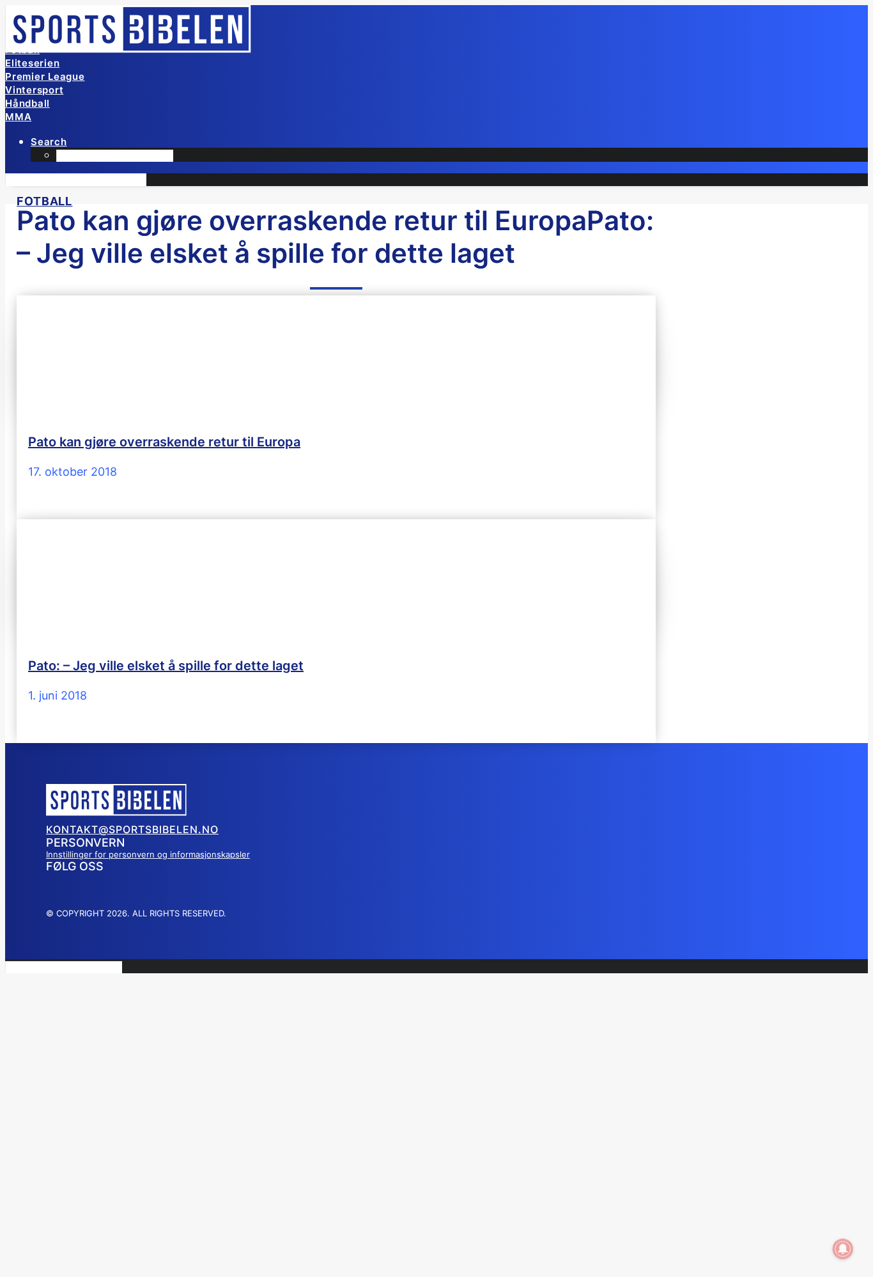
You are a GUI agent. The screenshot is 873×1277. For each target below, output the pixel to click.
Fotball (22, 49)
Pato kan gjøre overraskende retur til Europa (164, 442)
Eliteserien (32, 63)
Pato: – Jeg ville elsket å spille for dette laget (166, 665)
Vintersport (34, 90)
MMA (18, 117)
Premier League (45, 76)
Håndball (27, 103)
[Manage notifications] (843, 1249)
